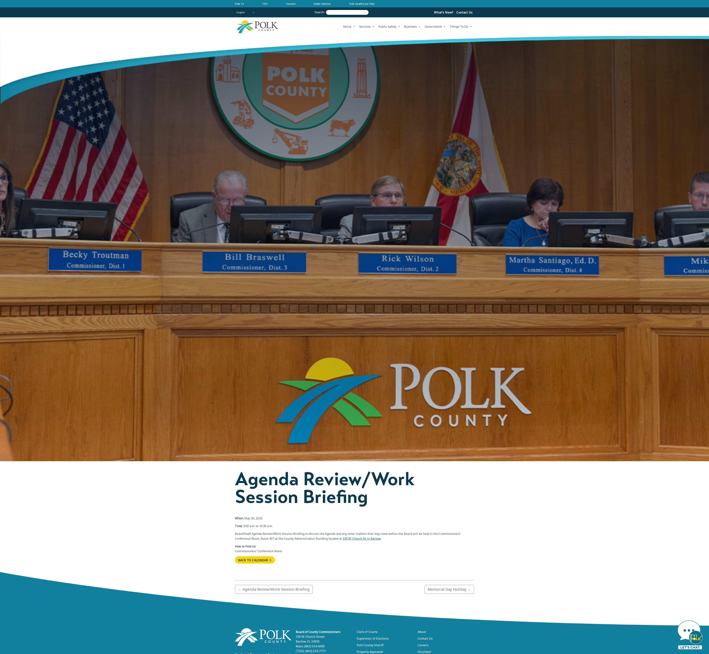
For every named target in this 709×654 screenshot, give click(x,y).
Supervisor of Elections (373, 638)
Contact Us (464, 12)
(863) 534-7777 (315, 651)
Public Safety (387, 27)
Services (365, 27)
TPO (265, 4)
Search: (320, 12)
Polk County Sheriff (370, 645)
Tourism (291, 4)
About (347, 27)
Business (410, 27)
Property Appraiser (370, 652)
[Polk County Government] (257, 26)
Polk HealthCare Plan (361, 4)
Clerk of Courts (367, 632)
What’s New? (443, 12)
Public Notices (322, 4)
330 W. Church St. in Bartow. (362, 539)
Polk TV (239, 4)
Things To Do (459, 27)
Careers (423, 645)
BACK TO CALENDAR (253, 560)
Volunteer (424, 652)
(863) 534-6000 (314, 646)
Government (433, 27)
